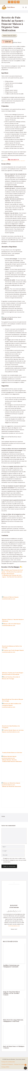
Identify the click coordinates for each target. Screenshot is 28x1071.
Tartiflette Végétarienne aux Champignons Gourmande (11, 966)
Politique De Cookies (19, 1064)
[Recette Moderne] (9, 7)
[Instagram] (12, 2)
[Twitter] (18, 2)
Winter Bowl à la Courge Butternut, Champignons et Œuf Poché (13, 1020)
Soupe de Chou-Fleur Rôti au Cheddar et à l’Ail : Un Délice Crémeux (11, 993)
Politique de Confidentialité (8, 1061)
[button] (23, 7)
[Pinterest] (15, 2)
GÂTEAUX (8, 42)
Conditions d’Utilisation (7, 1064)
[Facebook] (9, 2)
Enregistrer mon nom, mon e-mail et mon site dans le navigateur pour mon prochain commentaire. (14, 860)
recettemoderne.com (14, 926)
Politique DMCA (5, 1067)
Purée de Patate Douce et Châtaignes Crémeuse (13, 1047)
